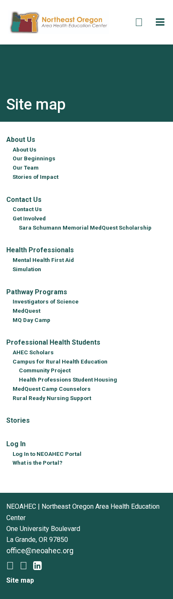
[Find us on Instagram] (23, 567)
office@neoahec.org (39, 550)
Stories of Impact (35, 176)
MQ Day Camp (31, 320)
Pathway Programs (36, 292)
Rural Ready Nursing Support (52, 398)
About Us (20, 140)
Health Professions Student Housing (68, 379)
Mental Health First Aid (43, 259)
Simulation (27, 269)
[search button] (139, 22)
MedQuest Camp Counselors (52, 388)
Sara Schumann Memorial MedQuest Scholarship (85, 227)
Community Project (45, 370)
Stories (18, 420)
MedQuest (26, 310)
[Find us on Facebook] (10, 567)
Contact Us (24, 200)
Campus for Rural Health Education (60, 361)
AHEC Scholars (33, 352)
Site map (20, 580)
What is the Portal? (38, 462)
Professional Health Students (53, 342)
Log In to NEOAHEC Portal (47, 453)
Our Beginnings (34, 158)
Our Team (26, 167)
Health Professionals (40, 250)
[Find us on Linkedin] (37, 567)
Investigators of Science (46, 301)
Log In (16, 444)
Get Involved (29, 218)
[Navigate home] (58, 22)
